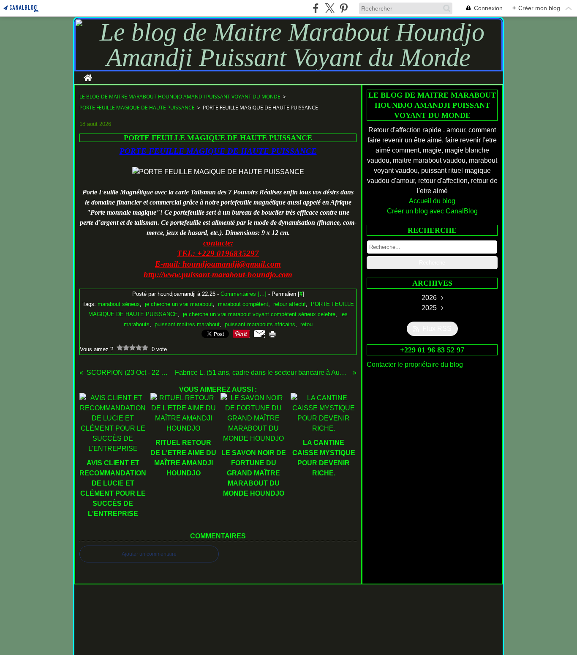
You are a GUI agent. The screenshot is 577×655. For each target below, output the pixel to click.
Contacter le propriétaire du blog (415, 364)
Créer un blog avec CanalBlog (432, 211)
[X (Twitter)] (329, 8)
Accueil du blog (432, 201)
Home (87, 74)
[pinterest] (343, 8)
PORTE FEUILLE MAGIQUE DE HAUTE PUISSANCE (137, 107)
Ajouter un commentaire (149, 554)
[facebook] (315, 8)
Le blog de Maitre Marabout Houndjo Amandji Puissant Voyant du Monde (179, 96)
